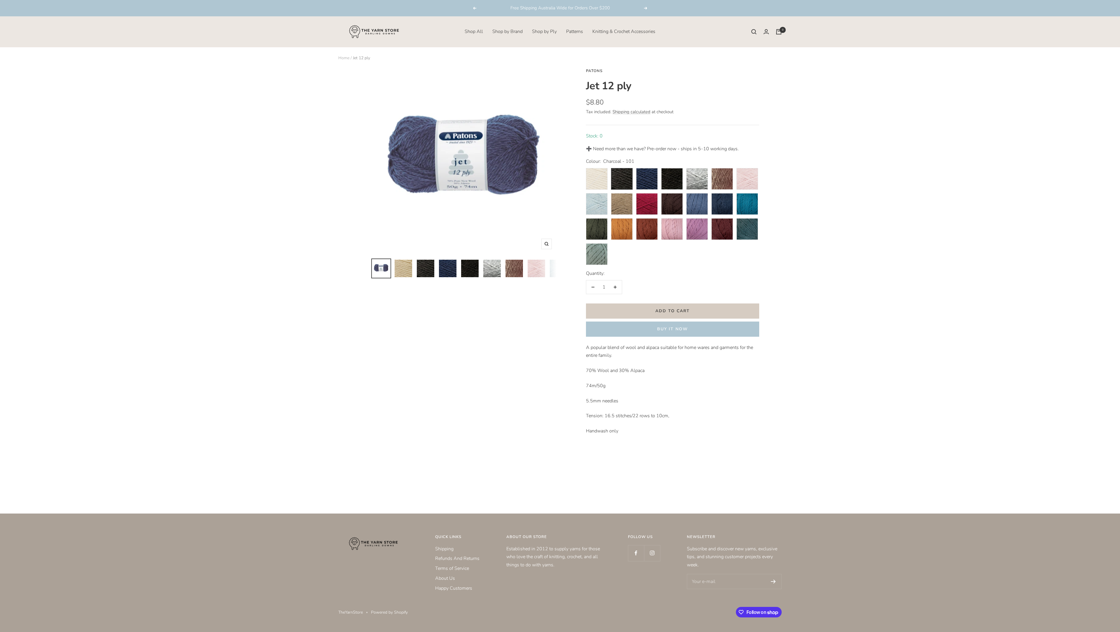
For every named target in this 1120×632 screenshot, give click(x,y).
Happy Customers (453, 588)
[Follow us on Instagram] (652, 553)
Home (343, 58)
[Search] (754, 31)
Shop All (474, 31)
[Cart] (779, 31)
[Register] (773, 581)
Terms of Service (452, 568)
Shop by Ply (544, 31)
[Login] (766, 31)
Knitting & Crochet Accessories (623, 31)
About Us (445, 578)
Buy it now (672, 329)
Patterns (574, 31)
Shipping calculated (631, 112)
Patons (594, 71)
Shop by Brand (507, 31)
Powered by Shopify (389, 612)
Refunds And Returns (457, 558)
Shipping (444, 549)
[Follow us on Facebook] (636, 553)
